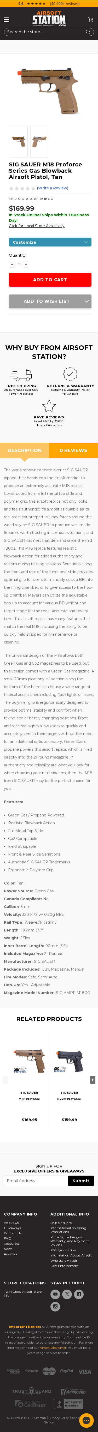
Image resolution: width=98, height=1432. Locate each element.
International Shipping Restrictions (68, 1230)
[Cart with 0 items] (88, 20)
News (8, 1249)
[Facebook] (78, 1294)
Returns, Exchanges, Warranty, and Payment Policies (69, 1241)
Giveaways (12, 1228)
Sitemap (40, 1418)
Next (92, 1080)
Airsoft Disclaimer (53, 1348)
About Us (11, 1223)
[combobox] (49, 32)
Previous (5, 1080)
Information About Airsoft (71, 1255)
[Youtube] (55, 1294)
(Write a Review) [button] (52, 188)
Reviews (10, 1254)
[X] (66, 1294)
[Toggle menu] (6, 19)
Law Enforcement (64, 1266)
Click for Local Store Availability (37, 226)
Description (25, 450)
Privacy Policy (59, 1418)
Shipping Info (61, 1223)
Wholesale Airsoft (64, 1260)
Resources (12, 1244)
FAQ (7, 1238)
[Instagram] (55, 1306)
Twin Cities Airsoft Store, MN (23, 1293)
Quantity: (17, 255)
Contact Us (12, 1233)
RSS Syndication (63, 1250)
